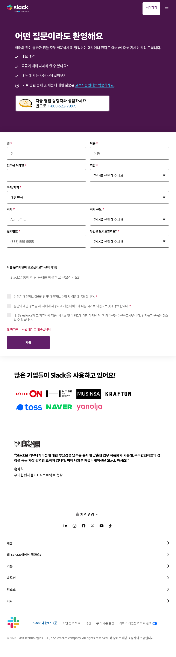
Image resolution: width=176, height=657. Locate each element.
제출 (28, 342)
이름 (94, 143)
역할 (94, 165)
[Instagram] (74, 526)
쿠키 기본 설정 (105, 623)
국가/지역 (14, 187)
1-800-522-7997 (61, 106)
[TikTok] (110, 526)
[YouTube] (101, 526)
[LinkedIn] (65, 526)
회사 (11, 209)
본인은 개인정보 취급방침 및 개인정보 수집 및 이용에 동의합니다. (55, 296)
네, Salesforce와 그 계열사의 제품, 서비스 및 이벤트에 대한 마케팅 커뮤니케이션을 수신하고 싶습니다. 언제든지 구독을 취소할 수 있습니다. (91, 317)
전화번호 (13, 231)
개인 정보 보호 (71, 623)
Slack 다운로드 (43, 623)
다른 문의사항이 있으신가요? (32, 267)
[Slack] (18, 8)
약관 (88, 623)
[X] (92, 526)
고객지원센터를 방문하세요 (94, 85)
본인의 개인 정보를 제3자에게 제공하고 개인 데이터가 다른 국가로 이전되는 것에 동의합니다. (72, 306)
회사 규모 (97, 209)
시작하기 (151, 7)
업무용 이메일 (17, 165)
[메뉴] (166, 8)
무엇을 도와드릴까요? (104, 231)
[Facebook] (83, 526)
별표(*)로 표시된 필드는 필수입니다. (29, 329)
